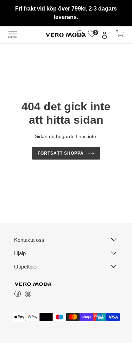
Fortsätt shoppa (61, 153)
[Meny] (13, 34)
